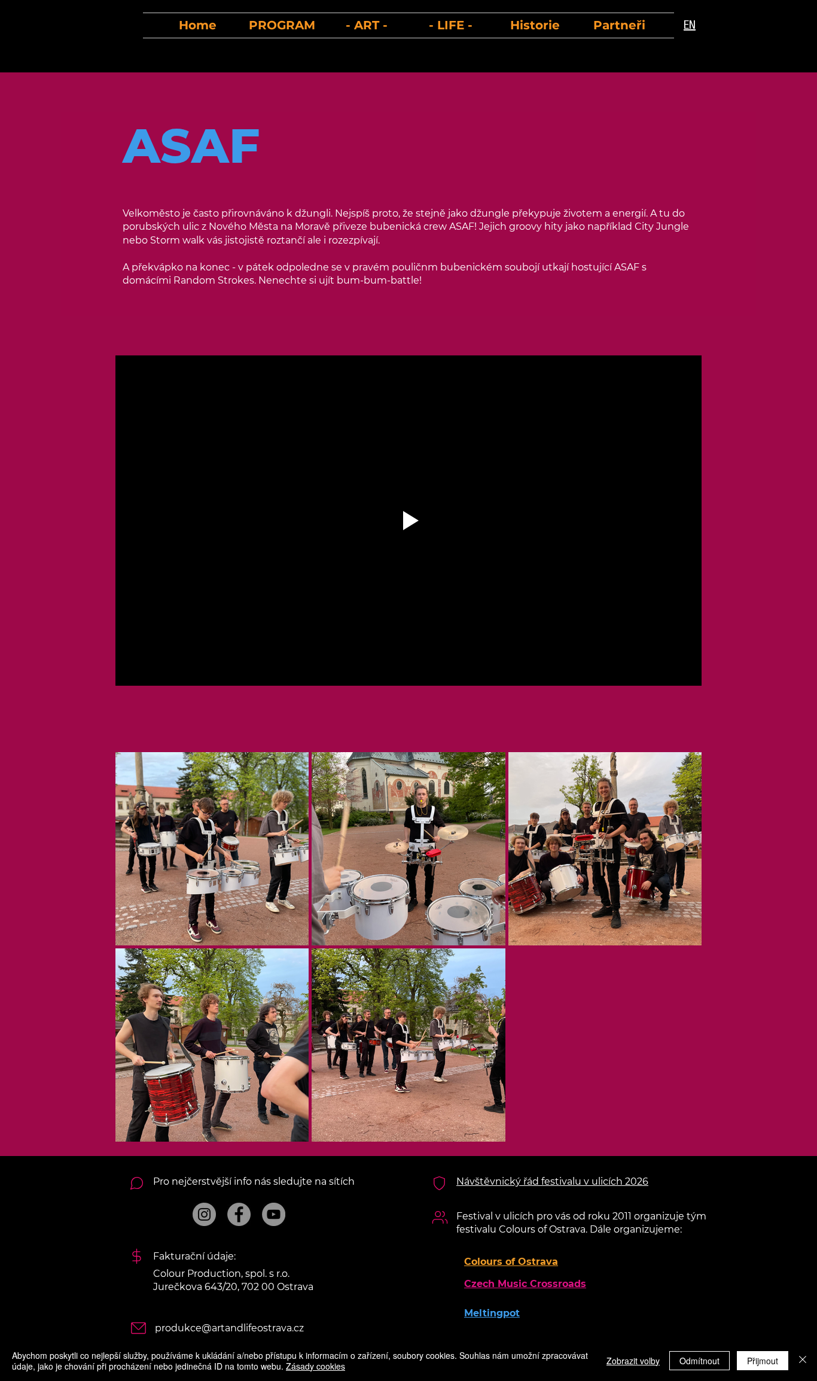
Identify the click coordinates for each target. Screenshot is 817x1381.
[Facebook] (239, 1214)
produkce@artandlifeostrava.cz (229, 1328)
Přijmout (762, 1361)
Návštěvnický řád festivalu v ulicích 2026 (552, 1181)
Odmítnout (699, 1361)
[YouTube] (273, 1214)
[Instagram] (204, 1214)
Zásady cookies (315, 1366)
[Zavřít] (802, 1360)
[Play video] (408, 520)
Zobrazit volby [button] (633, 1361)
